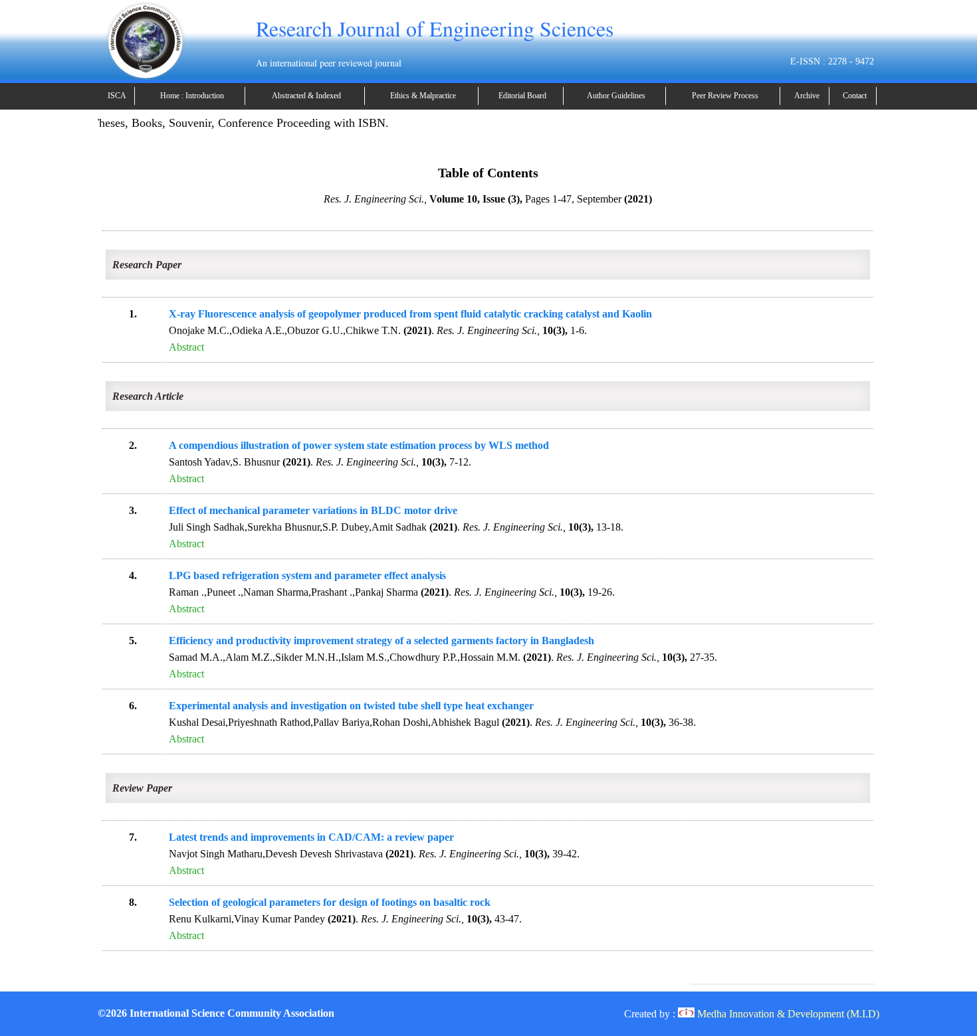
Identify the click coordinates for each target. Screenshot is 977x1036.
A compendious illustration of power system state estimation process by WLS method (359, 445)
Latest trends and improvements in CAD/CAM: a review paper (311, 837)
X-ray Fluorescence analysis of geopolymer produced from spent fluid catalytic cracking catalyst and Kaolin (410, 313)
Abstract (186, 347)
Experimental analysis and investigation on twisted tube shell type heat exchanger (351, 705)
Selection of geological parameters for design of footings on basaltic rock (329, 902)
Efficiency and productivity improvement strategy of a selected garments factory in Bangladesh (381, 640)
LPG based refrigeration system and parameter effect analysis (307, 575)
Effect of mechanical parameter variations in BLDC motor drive (313, 510)
